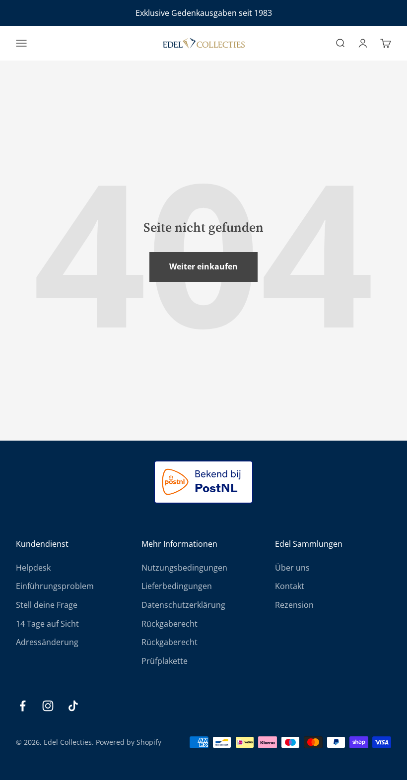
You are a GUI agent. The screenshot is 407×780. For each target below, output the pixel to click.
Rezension (294, 604)
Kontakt (289, 586)
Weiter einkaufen (203, 266)
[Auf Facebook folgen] (22, 706)
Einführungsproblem (55, 586)
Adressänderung (47, 642)
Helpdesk (33, 567)
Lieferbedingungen (176, 586)
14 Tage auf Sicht (47, 623)
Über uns (292, 567)
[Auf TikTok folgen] (73, 706)
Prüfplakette (164, 660)
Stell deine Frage (46, 604)
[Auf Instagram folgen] (48, 706)
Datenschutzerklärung (183, 604)
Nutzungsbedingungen (184, 567)
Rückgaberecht (169, 623)
